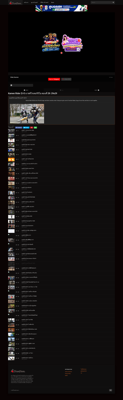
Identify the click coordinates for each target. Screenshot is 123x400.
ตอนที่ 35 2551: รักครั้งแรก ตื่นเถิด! (29, 291)
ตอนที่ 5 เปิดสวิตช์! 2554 (27, 149)
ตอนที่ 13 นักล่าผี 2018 (26, 187)
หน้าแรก (26, 2)
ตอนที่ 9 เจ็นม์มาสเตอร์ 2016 (28, 168)
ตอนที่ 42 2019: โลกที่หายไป (28, 324)
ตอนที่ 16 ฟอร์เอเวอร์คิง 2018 (28, 201)
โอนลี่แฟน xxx (83, 369)
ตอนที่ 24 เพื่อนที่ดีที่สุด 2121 (28, 239)
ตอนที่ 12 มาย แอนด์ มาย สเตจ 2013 (29, 182)
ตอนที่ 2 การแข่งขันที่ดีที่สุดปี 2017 (29, 135)
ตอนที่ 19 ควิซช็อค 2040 (27, 216)
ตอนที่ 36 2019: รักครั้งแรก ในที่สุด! (29, 296)
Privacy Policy (68, 373)
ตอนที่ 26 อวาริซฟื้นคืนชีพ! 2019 (29, 249)
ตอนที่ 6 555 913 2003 (26, 154)
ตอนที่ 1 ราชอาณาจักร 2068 (28, 130)
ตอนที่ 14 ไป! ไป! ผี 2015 (27, 192)
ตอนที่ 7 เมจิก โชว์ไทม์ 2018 (28, 158)
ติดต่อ (52, 2)
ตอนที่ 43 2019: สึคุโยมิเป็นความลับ (29, 329)
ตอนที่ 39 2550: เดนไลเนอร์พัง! (28, 310)
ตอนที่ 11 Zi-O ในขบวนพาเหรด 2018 (30, 178)
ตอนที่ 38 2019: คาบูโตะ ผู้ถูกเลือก (29, 305)
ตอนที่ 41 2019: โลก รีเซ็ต (27, 319)
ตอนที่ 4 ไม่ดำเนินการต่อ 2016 (28, 144)
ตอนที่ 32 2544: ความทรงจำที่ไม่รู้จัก (29, 277)
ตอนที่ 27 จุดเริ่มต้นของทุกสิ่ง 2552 (29, 253)
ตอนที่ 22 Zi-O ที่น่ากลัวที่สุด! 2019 (29, 230)
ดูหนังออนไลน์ (83, 371)
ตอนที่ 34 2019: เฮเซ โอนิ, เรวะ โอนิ (29, 286)
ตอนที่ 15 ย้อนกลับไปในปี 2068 (28, 197)
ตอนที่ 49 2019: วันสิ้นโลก (27, 357)
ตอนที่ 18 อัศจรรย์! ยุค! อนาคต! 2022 (29, 211)
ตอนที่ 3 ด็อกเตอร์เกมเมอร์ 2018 (28, 139)
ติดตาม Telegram (54, 79)
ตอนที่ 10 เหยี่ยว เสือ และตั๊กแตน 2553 (30, 173)
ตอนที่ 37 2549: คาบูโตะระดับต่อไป (29, 300)
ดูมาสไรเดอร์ (34, 2)
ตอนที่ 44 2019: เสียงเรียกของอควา (29, 334)
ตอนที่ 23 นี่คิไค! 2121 (26, 235)
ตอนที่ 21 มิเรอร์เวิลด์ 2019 (27, 225)
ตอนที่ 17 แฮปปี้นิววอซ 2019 (28, 206)
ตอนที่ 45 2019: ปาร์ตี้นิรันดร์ (28, 338)
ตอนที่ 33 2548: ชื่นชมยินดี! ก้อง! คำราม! (30, 282)
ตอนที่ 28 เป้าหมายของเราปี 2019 (29, 258)
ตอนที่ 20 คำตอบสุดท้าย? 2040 (28, 220)
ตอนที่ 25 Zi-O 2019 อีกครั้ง (27, 244)
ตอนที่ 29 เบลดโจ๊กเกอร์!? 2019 (28, 263)
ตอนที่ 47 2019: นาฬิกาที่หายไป (28, 348)
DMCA (66, 375)
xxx (81, 373)
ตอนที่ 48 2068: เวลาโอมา (27, 353)
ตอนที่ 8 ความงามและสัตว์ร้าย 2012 (29, 163)
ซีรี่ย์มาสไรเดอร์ (44, 2)
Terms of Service (68, 371)
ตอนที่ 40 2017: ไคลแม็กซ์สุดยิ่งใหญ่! (29, 315)
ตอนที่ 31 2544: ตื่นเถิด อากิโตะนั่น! (29, 272)
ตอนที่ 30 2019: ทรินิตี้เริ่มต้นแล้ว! (29, 268)
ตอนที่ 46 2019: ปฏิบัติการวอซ (28, 343)
